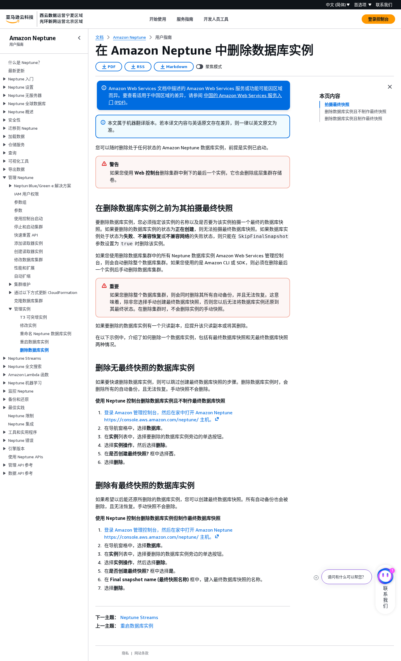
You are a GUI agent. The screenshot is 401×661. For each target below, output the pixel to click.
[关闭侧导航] (79, 38)
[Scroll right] (233, 19)
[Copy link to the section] (90, 208)
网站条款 (141, 653)
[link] (163, 37)
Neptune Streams (139, 617)
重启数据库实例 (136, 626)
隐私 (125, 653)
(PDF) (120, 102)
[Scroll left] (145, 19)
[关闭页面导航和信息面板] (390, 87)
